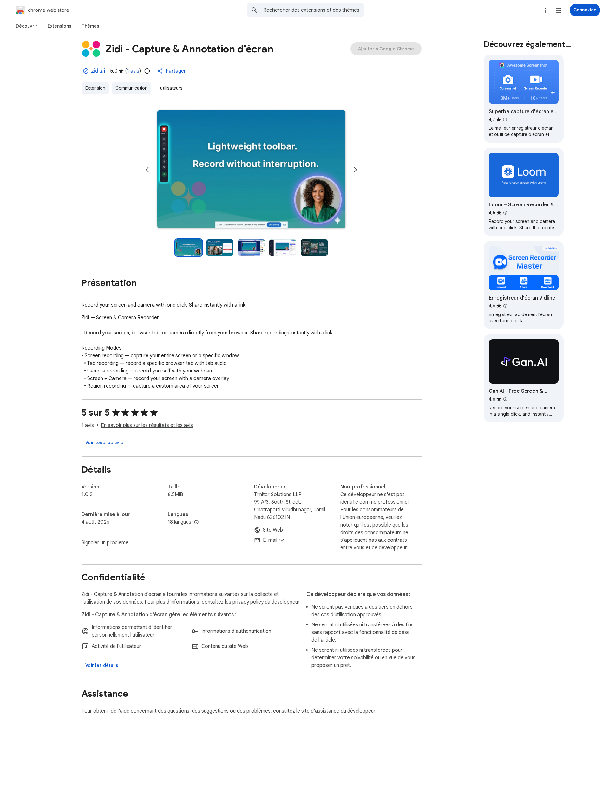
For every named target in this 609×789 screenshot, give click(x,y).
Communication (131, 88)
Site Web (273, 530)
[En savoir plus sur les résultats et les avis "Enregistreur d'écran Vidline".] (505, 306)
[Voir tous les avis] (104, 442)
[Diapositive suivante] (355, 169)
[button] (559, 10)
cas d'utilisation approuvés (351, 614)
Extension (95, 88)
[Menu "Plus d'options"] (545, 10)
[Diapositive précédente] (147, 169)
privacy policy (248, 602)
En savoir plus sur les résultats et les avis (147, 425)
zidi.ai (98, 71)
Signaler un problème (105, 543)
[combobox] (313, 10)
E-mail (270, 540)
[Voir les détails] (102, 665)
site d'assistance (320, 711)
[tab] (27, 26)
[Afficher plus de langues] (196, 522)
